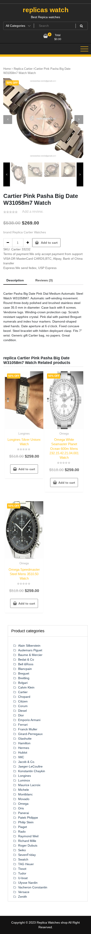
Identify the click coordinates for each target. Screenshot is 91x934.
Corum (23, 706)
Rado (22, 831)
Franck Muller (27, 729)
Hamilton (24, 743)
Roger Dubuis (27, 845)
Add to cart (49, 242)
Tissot (22, 868)
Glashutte (25, 738)
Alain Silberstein (29, 645)
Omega (64, 433)
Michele (23, 789)
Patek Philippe (28, 817)
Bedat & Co (26, 659)
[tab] (15, 281)
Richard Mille (27, 841)
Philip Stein (26, 822)
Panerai (23, 813)
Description (15, 280)
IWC (21, 757)
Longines (24, 433)
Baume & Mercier (30, 655)
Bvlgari (23, 683)
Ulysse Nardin (28, 882)
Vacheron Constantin (32, 887)
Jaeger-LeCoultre (30, 766)
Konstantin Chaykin (31, 771)
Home (7, 68)
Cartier (23, 692)
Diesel (22, 710)
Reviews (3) (44, 280)
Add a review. (32, 211)
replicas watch (45, 10)
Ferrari (23, 724)
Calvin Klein (26, 687)
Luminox (24, 780)
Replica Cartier (23, 68)
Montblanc (25, 794)
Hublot (22, 752)
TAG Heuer (26, 864)
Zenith (22, 896)
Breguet (23, 673)
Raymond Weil (28, 836)
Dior (21, 715)
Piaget (22, 827)
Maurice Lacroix (29, 785)
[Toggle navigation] (84, 49)
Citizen (23, 701)
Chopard (24, 696)
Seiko (22, 850)
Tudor (22, 873)
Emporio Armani (29, 720)
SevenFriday (27, 855)
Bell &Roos (25, 664)
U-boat (23, 878)
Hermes (23, 748)
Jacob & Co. (26, 762)
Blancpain (25, 669)
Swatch (23, 859)
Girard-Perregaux (30, 734)
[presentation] (7, 119)
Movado (23, 799)
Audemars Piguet (30, 650)
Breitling (23, 678)
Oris (21, 808)
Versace (23, 892)
